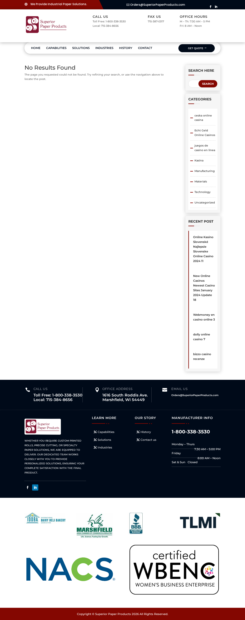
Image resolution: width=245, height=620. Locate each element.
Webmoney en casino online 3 (204, 317)
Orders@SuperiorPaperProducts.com (157, 5)
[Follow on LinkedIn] (35, 487)
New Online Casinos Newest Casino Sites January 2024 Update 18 (204, 288)
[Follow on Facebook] (27, 487)
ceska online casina (203, 118)
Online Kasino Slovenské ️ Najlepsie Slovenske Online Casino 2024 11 (203, 249)
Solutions (81, 48)
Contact (145, 48)
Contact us (148, 440)
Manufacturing (204, 171)
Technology (202, 192)
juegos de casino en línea (204, 148)
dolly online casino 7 (201, 337)
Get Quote (195, 48)
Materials (200, 181)
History (125, 48)
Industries (104, 48)
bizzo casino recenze (202, 356)
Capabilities (56, 48)
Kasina (198, 160)
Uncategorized (204, 202)
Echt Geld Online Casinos (204, 133)
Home (35, 48)
